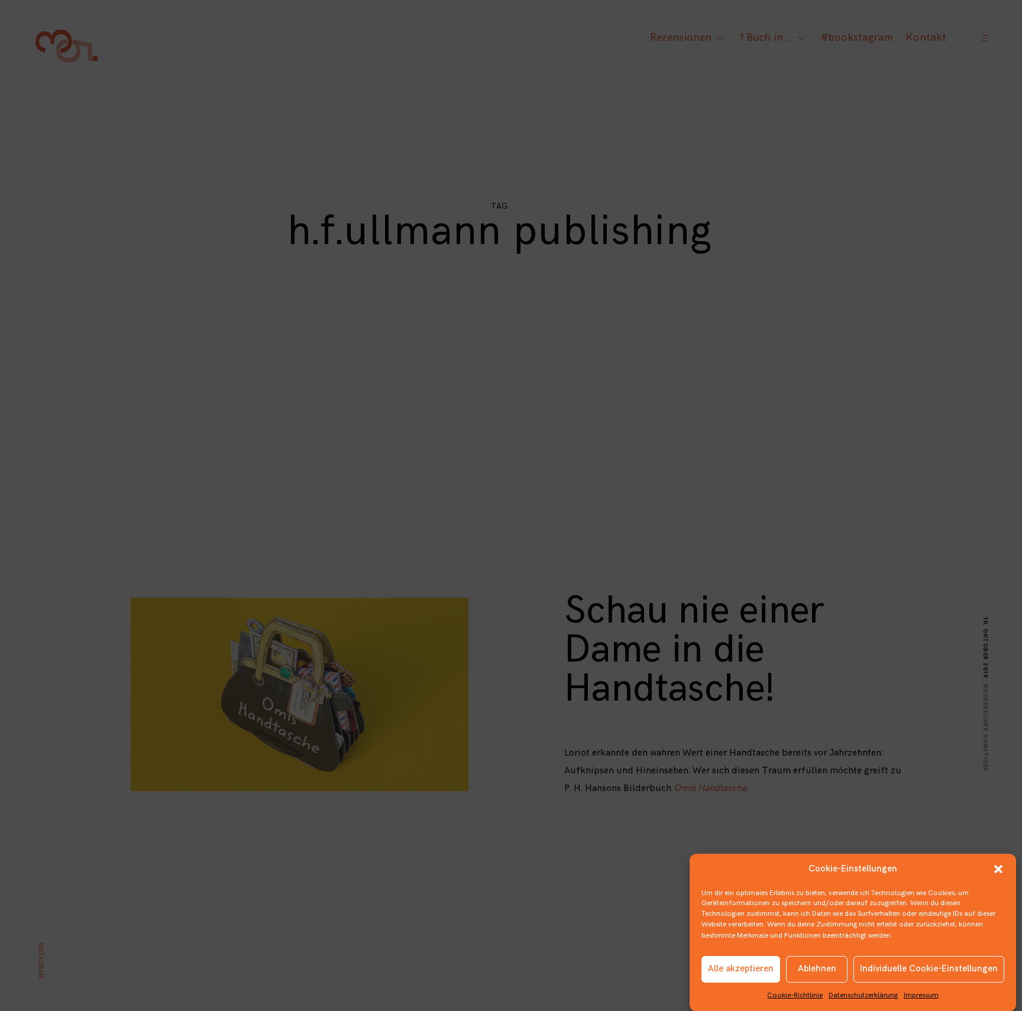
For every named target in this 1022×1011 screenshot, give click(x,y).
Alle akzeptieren (741, 968)
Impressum (921, 995)
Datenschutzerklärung (863, 995)
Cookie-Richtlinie (795, 995)
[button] (998, 869)
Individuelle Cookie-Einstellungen (929, 968)
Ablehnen (817, 968)
